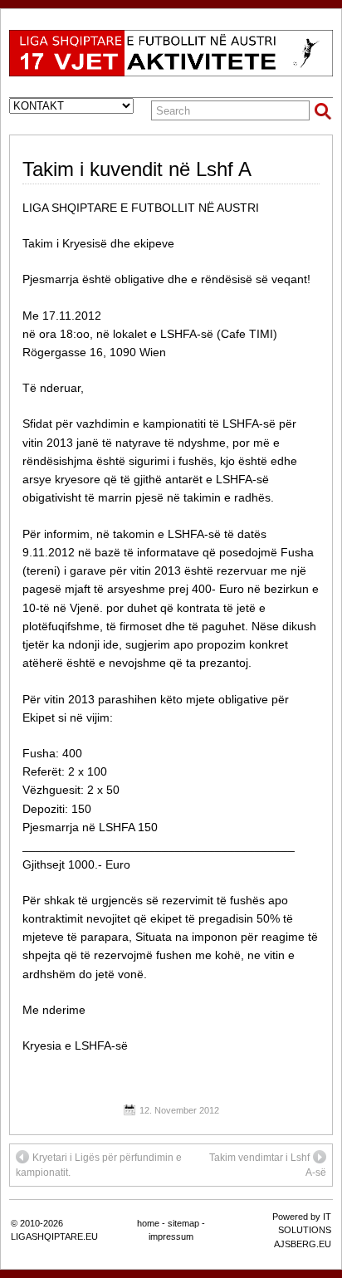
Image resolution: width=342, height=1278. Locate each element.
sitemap (183, 1223)
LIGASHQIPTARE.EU (54, 1236)
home (148, 1223)
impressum (171, 1236)
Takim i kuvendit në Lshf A (137, 169)
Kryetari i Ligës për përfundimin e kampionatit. (99, 1165)
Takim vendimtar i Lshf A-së (267, 1165)
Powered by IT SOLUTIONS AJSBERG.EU (301, 1230)
